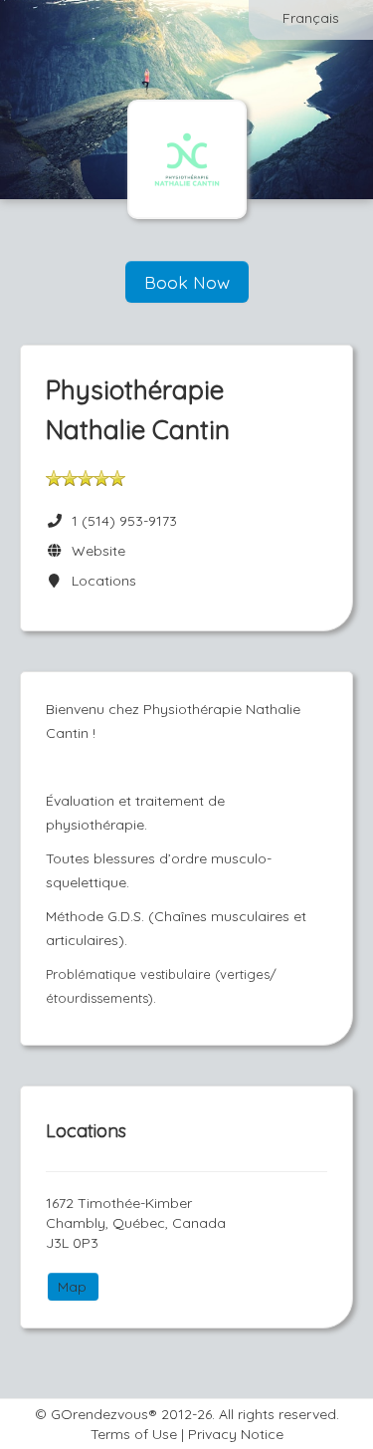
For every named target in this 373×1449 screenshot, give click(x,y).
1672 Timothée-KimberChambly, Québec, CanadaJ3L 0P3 (136, 1223)
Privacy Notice (235, 1434)
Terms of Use (134, 1434)
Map (72, 1287)
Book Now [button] (187, 282)
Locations (100, 581)
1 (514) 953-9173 (124, 521)
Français (310, 18)
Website (94, 551)
